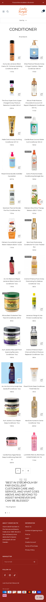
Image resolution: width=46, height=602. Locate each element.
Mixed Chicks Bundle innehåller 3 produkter (11, 175)
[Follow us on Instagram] (9, 575)
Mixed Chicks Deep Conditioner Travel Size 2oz (34, 388)
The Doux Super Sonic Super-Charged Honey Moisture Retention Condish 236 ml (12, 103)
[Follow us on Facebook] (5, 575)
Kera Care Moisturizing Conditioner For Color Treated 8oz (34, 245)
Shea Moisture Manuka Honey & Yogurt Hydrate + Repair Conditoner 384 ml (34, 66)
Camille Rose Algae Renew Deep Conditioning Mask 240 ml (12, 457)
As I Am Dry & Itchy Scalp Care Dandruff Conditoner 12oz (12, 388)
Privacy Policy (30, 550)
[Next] (28, 470)
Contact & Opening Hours (33, 530)
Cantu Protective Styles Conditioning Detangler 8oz (34, 175)
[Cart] (42, 11)
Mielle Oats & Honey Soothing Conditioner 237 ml (12, 141)
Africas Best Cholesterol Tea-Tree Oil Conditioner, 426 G (12, 317)
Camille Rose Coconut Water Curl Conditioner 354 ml (34, 141)
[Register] (34, 562)
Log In (27, 538)
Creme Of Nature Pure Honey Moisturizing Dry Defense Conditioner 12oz (34, 281)
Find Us (27, 534)
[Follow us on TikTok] (14, 575)
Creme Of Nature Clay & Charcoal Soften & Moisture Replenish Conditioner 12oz (34, 352)
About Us (28, 526)
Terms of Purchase (31, 546)
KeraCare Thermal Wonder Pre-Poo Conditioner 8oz (12, 209)
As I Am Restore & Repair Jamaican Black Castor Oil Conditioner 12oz (12, 281)
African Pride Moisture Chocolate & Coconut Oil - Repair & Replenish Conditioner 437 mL (34, 104)
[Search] (8, 11)
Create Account (30, 542)
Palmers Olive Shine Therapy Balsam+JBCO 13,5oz (34, 209)
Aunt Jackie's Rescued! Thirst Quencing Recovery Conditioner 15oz (12, 352)
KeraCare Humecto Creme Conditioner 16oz (34, 422)
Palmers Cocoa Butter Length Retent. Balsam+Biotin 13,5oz (12, 243)
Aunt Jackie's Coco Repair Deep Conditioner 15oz (12, 422)
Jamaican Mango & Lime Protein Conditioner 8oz (34, 317)
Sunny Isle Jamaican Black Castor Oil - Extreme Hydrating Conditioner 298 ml (11, 66)
